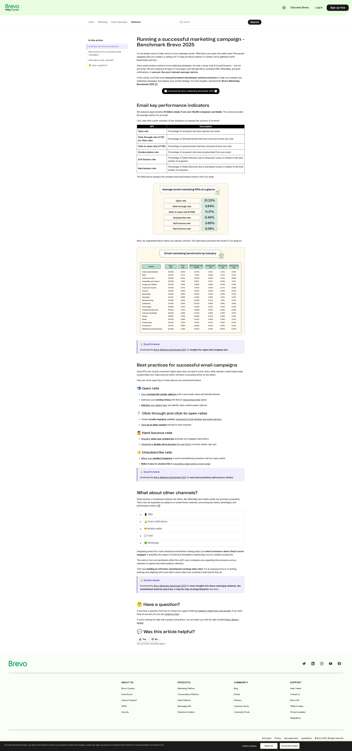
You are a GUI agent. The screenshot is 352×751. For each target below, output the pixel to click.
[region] (176, 746)
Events (237, 694)
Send (153, 425)
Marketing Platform (186, 688)
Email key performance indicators (104, 46)
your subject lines (154, 405)
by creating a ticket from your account (213, 611)
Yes (144, 639)
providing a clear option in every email (192, 464)
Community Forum (242, 712)
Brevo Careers (128, 688)
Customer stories (241, 706)
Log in (319, 7)
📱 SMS (148, 514)
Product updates (297, 712)
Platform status (296, 706)
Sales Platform (184, 700)
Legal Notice (306, 738)
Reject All (269, 746)
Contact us (295, 694)
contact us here (171, 614)
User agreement (291, 738)
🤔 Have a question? (98, 65)
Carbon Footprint (129, 700)
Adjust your (156, 458)
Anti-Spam (267, 738)
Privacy (278, 738)
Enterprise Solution (186, 712)
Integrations (295, 718)
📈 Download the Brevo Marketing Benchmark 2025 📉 (190, 91)
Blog (236, 688)
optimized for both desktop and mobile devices (199, 419)
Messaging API (184, 706)
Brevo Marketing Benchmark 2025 (170, 349)
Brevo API (294, 700)
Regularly (157, 439)
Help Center (295, 688)
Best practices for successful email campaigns (105, 53)
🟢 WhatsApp (151, 542)
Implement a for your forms (166, 444)
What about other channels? (101, 60)
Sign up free (337, 7)
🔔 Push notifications (155, 521)
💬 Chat (148, 535)
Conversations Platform (188, 694)
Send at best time (191, 400)
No (156, 639)
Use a (159, 394)
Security (125, 712)
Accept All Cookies (289, 746)
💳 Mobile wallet (153, 528)
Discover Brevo (300, 7)
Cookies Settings (249, 746)
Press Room (126, 694)
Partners (237, 700)
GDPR (124, 706)
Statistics (136, 22)
